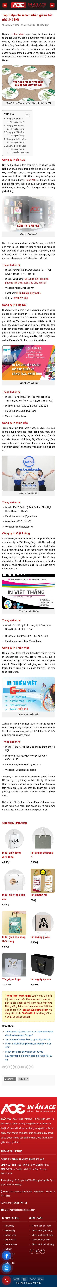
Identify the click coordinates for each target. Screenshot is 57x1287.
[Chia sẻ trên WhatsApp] (4, 1067)
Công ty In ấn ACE (14, 119)
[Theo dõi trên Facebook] (32, 1251)
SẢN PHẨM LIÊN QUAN (19, 152)
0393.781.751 (21, 298)
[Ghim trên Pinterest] (25, 1067)
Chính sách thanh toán (42, 1235)
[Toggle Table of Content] (26, 114)
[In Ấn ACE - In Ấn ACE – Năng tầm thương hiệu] (29, 5)
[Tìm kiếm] (52, 5)
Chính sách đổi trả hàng (43, 1244)
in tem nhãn (17, 34)
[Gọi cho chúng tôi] (42, 1251)
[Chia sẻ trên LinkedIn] (31, 1067)
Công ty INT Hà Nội (15, 125)
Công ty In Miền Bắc (15, 132)
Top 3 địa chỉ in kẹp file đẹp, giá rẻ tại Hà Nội (27, 1039)
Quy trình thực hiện (41, 1240)
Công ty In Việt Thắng (16, 139)
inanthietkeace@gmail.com (22, 1210)
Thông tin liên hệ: (17, 122)
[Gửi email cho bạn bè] (20, 1067)
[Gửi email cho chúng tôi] (37, 1251)
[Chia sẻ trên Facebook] (9, 1067)
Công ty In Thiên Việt (16, 146)
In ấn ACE (31, 180)
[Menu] (4, 5)
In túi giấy (44, 25)
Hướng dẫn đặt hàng (41, 1226)
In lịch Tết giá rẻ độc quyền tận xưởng (24, 1051)
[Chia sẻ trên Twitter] (15, 1067)
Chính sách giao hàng (42, 1230)
